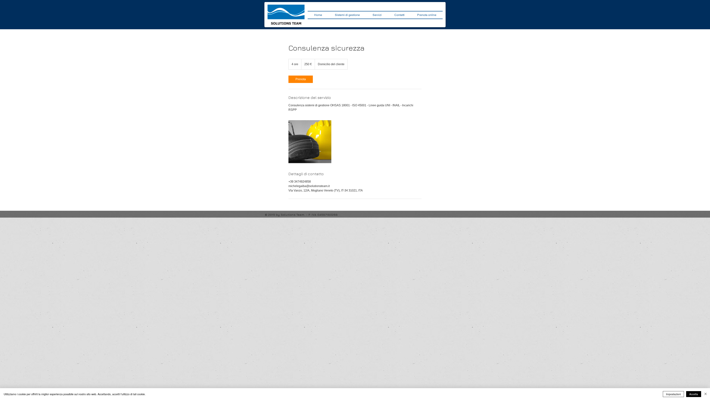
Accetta (693, 394)
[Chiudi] (705, 394)
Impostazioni (673, 394)
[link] (300, 79)
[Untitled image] (309, 141)
